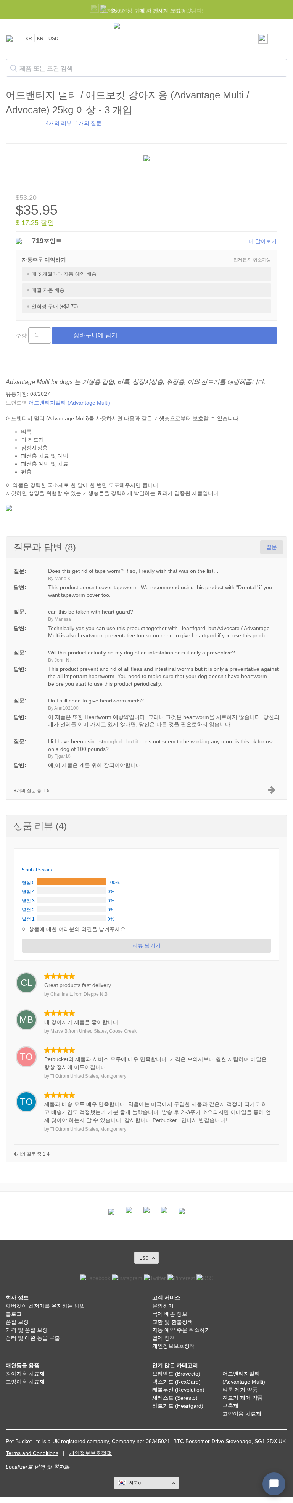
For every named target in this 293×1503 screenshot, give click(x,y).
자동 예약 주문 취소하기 (181, 1330)
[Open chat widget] (273, 1483)
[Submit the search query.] (13, 68)
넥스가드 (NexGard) (176, 1382)
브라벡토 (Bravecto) (176, 1374)
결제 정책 (163, 1338)
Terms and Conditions (32, 1453)
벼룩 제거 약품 (240, 1390)
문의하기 (163, 1306)
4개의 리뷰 (59, 123)
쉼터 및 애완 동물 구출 (33, 1338)
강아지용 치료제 (25, 1374)
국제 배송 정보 (169, 1314)
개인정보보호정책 (173, 1346)
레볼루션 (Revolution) (178, 1390)
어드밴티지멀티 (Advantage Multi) (69, 403)
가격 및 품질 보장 (27, 1330)
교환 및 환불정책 (172, 1322)
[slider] (24, 122)
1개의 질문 (88, 123)
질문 (271, 547)
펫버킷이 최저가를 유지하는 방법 (45, 1306)
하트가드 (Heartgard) (177, 1406)
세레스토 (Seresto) (175, 1398)
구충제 (230, 1406)
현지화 (61, 1467)
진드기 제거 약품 (242, 1398)
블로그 (14, 1314)
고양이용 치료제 (25, 1382)
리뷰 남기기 (146, 945)
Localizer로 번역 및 (29, 1467)
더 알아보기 (262, 241)
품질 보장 (17, 1322)
